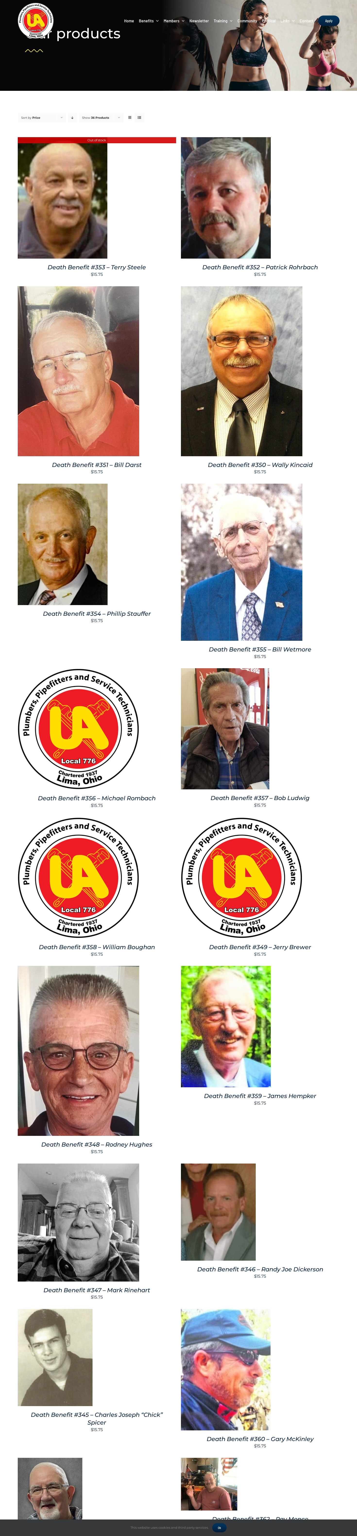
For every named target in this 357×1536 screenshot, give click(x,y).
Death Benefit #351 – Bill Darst (97, 464)
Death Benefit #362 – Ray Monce (260, 1519)
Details (62, 198)
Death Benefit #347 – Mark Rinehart (96, 1290)
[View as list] (139, 117)
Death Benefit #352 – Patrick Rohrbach (260, 267)
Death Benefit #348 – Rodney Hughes (96, 1144)
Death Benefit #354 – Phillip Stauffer (97, 613)
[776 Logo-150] (35, 4)
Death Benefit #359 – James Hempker (260, 1095)
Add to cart (213, 198)
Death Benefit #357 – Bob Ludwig (260, 798)
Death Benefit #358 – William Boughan (97, 947)
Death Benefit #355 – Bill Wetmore (260, 649)
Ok (219, 1528)
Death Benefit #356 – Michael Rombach (97, 798)
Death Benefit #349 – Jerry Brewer (260, 947)
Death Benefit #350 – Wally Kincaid (260, 464)
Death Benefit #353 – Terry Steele (97, 267)
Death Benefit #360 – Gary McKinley (260, 1439)
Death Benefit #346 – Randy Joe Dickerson (260, 1269)
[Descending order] (72, 118)
